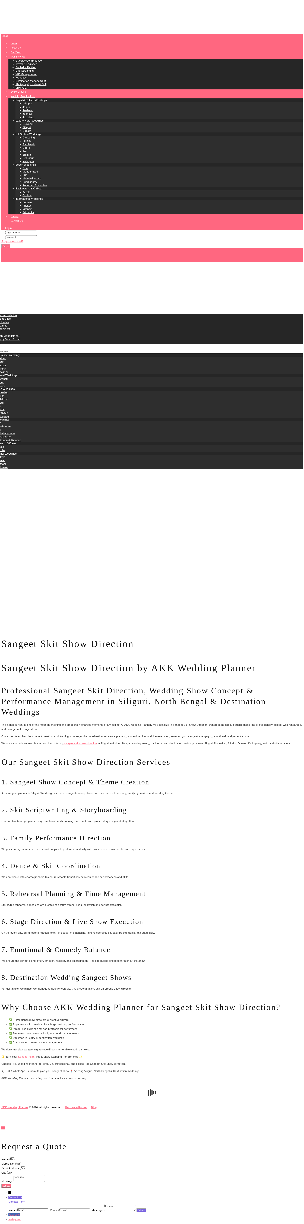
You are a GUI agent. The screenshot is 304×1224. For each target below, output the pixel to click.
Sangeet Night (26, 1056)
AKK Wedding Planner (14, 1107)
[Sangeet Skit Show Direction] (152, 623)
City (4, 1172)
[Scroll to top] (3, 1127)
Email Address (10, 1168)
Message (7, 1181)
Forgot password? (12, 241)
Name (5, 1159)
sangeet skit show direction (80, 743)
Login (8, 227)
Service (13, 508)
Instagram (14, 1219)
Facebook (14, 1214)
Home (5, 508)
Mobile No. (8, 1163)
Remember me (37, 241)
